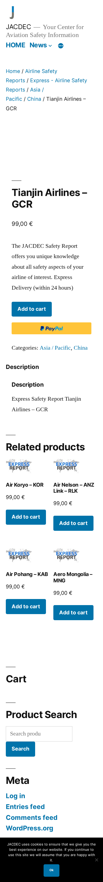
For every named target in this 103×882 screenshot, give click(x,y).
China (34, 99)
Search (20, 749)
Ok (51, 870)
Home (13, 71)
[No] (96, 859)
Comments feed (32, 817)
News (38, 45)
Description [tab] (22, 366)
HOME (15, 45)
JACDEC (18, 27)
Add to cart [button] (26, 517)
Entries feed (25, 807)
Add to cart (31, 309)
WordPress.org (29, 828)
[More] (61, 46)
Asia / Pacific (55, 347)
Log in (15, 796)
